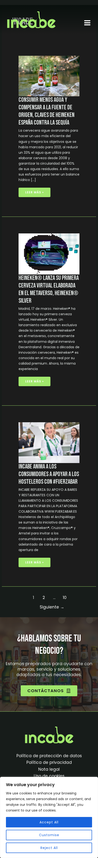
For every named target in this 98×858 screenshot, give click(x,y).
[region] (49, 817)
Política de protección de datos (49, 755)
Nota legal (49, 769)
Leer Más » (35, 191)
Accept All (49, 822)
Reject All (49, 847)
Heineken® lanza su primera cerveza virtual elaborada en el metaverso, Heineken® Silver (49, 289)
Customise (49, 835)
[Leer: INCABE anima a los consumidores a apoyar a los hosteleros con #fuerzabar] (49, 442)
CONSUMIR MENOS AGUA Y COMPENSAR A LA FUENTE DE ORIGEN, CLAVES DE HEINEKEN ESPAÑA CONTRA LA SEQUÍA (46, 111)
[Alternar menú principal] (87, 23)
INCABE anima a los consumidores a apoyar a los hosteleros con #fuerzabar (49, 474)
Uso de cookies (49, 776)
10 (65, 597)
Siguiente (52, 607)
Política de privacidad (49, 762)
